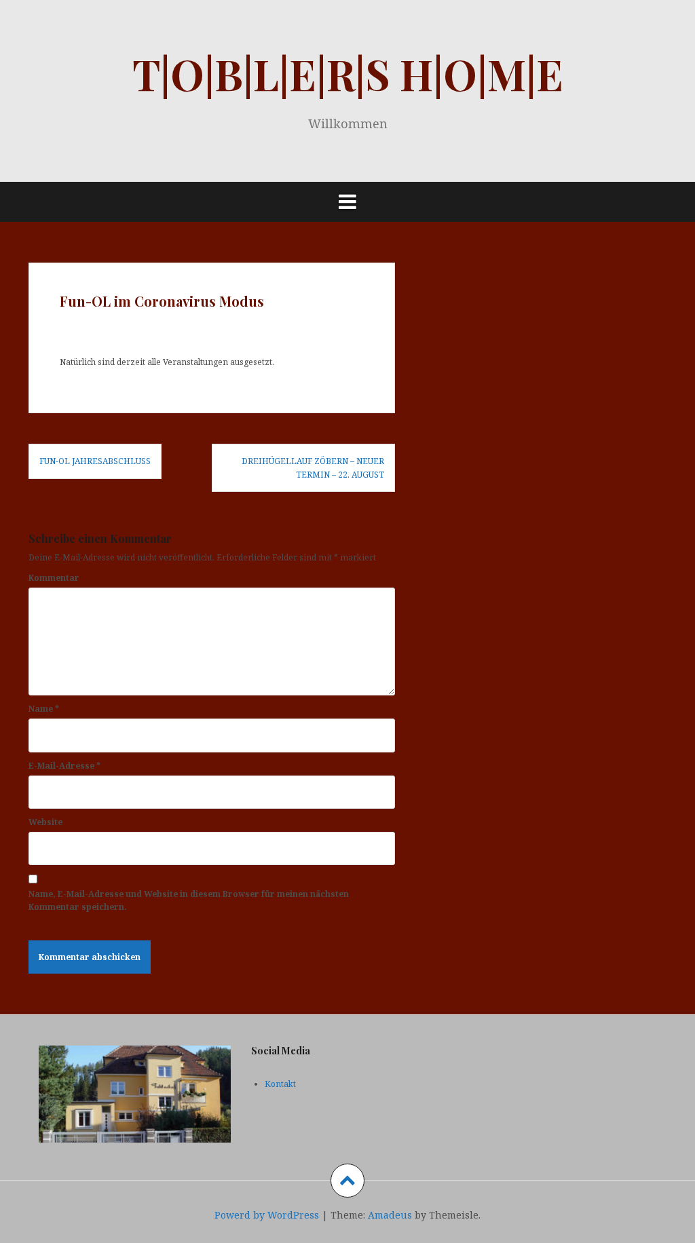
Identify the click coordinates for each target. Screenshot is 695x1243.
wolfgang (143, 328)
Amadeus (390, 1214)
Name (44, 708)
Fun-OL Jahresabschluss (95, 461)
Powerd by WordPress (266, 1214)
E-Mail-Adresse (64, 765)
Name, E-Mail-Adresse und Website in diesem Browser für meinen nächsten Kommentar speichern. (189, 900)
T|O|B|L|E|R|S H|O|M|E (347, 73)
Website (45, 822)
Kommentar (54, 578)
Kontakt (280, 1084)
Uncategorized (213, 328)
